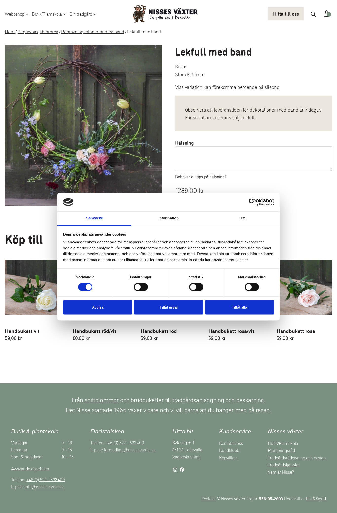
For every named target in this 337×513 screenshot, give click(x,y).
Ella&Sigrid (316, 498)
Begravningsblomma (38, 31)
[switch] (141, 287)
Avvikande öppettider (30, 468)
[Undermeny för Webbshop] (27, 13)
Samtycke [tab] (94, 218)
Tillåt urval (169, 307)
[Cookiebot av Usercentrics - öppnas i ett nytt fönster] (252, 202)
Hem (10, 31)
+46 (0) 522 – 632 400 (45, 479)
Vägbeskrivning (186, 456)
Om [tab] (242, 218)
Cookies (208, 498)
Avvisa (97, 307)
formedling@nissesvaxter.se (130, 449)
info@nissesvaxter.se (44, 486)
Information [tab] (168, 218)
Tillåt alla (239, 307)
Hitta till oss (286, 13)
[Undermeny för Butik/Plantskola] (64, 13)
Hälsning (184, 142)
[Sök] (313, 14)
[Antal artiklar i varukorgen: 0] (326, 14)
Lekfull (247, 117)
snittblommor (102, 399)
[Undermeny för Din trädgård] (94, 13)
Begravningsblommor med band (92, 31)
